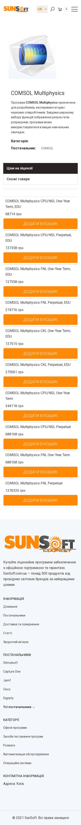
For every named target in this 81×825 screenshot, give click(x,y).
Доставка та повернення (21, 624)
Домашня (10, 606)
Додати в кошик (40, 223)
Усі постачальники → (19, 707)
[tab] (40, 168)
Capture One (12, 671)
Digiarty (8, 698)
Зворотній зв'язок (16, 642)
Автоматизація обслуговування (26, 754)
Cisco (7, 689)
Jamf (7, 680)
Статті (7, 633)
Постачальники (14, 615)
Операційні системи (17, 763)
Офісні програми (15, 727)
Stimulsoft (10, 662)
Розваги (9, 745)
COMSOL (47, 148)
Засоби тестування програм (23, 736)
